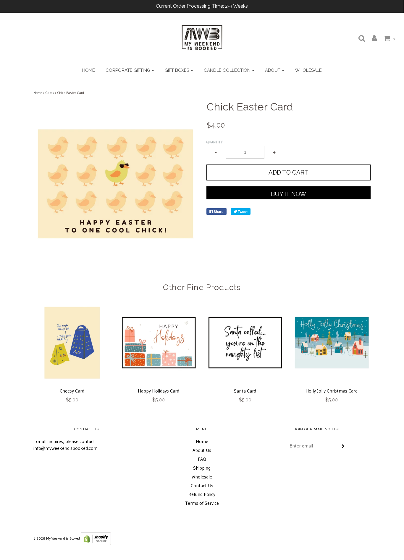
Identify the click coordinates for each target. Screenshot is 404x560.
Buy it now (288, 194)
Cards (49, 92)
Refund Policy (201, 494)
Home (88, 70)
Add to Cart (288, 172)
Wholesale (308, 70)
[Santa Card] (245, 343)
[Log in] (371, 38)
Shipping (202, 468)
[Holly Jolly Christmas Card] (332, 343)
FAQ (202, 459)
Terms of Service (202, 503)
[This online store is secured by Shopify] (96, 538)
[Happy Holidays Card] (159, 343)
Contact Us (202, 486)
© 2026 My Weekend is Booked (56, 538)
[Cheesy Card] (72, 343)
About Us (202, 450)
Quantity (214, 142)
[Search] (359, 38)
